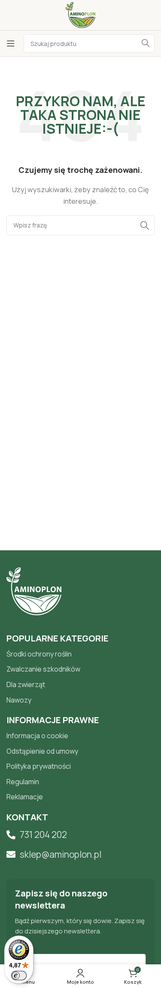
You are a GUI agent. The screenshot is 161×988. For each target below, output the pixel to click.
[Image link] (33, 590)
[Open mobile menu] (10, 43)
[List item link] (80, 654)
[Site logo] (80, 14)
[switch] (19, 975)
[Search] (146, 43)
